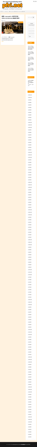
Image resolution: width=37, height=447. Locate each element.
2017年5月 (29, 287)
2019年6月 (29, 224)
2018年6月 (29, 254)
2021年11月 (30, 154)
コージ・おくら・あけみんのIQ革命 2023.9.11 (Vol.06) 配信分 (31, 70)
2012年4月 (29, 434)
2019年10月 (30, 214)
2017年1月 (29, 297)
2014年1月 (29, 384)
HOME (2, 11)
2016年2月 (29, 324)
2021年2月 (29, 177)
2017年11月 (30, 272)
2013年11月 (30, 389)
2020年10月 (30, 187)
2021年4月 (29, 172)
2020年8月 (29, 192)
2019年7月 (29, 222)
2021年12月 (30, 152)
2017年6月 (29, 284)
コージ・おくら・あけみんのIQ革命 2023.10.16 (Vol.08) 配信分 (31, 59)
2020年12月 (30, 182)
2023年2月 (29, 117)
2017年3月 (29, 292)
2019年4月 (29, 229)
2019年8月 (29, 219)
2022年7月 (29, 134)
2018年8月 (29, 249)
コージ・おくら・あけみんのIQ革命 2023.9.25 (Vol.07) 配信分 (31, 64)
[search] (33, 17)
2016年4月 (29, 319)
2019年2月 (29, 234)
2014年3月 (29, 379)
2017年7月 (29, 282)
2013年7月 (29, 399)
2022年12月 (30, 122)
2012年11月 (30, 419)
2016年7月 (29, 312)
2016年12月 (30, 299)
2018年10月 (30, 244)
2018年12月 (30, 239)
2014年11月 (30, 359)
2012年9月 (29, 424)
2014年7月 (29, 369)
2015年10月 (30, 334)
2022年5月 (29, 139)
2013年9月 (29, 394)
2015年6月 (29, 344)
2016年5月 (29, 317)
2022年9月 (29, 129)
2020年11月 (30, 184)
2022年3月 (29, 144)
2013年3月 (29, 409)
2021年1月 (29, 179)
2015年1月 (29, 354)
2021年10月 (30, 157)
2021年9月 (29, 159)
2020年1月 (29, 207)
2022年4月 (29, 142)
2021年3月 (29, 174)
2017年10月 (30, 274)
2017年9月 (29, 277)
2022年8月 (29, 132)
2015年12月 (30, 329)
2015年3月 (29, 349)
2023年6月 (29, 107)
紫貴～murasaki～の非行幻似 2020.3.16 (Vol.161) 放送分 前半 (17, 11)
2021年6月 (29, 167)
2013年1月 (29, 414)
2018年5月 (29, 257)
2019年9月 (29, 217)
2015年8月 (29, 339)
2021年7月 (29, 164)
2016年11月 (30, 302)
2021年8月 (29, 162)
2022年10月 (30, 127)
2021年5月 (29, 169)
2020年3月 (29, 202)
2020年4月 (29, 199)
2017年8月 (29, 279)
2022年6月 (29, 137)
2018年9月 (29, 247)
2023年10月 (30, 97)
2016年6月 (29, 314)
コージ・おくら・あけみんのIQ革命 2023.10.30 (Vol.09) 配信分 (31, 53)
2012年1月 (29, 436)
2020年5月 (29, 197)
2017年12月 (30, 269)
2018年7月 (29, 252)
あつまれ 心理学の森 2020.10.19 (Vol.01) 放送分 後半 (31, 82)
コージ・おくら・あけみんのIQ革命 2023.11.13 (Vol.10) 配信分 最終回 (31, 47)
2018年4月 (29, 259)
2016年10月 (30, 304)
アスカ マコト (31, 84)
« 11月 (29, 36)
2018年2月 (29, 264)
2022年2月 (29, 147)
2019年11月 (30, 212)
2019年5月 (29, 227)
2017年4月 (29, 289)
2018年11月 (30, 242)
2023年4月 (29, 112)
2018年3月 (29, 262)
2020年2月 (29, 204)
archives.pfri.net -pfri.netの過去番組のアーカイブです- (21, 444)
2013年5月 (29, 404)
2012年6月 (29, 431)
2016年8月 (29, 309)
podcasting (6, 11)
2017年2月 (29, 294)
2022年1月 (29, 149)
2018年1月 (29, 267)
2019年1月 (29, 237)
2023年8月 (29, 102)
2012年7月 (29, 429)
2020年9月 (29, 189)
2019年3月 (29, 232)
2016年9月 (29, 307)
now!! (3, 41)
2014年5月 (29, 374)
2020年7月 (29, 194)
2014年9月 (29, 364)
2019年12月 (30, 209)
